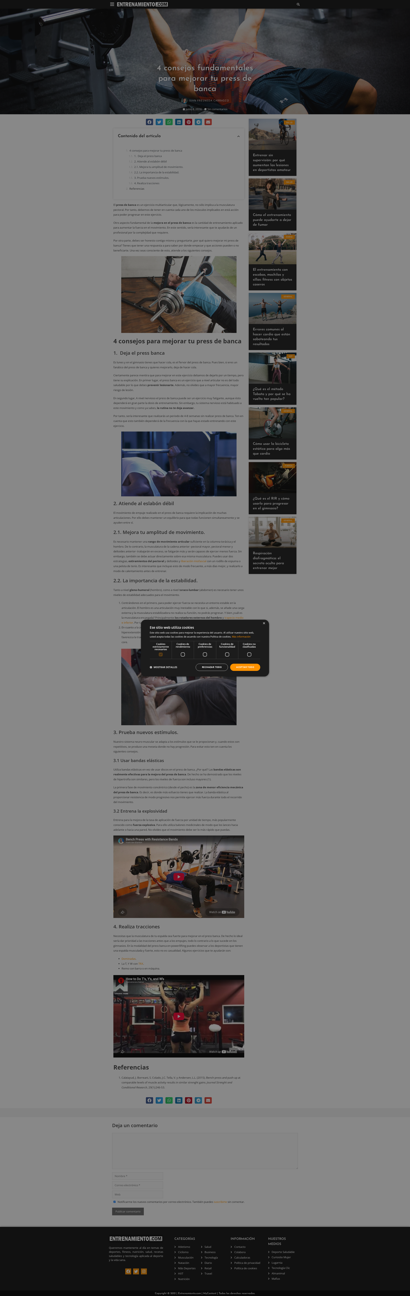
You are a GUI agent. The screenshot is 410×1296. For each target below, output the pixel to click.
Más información (241, 636)
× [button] (264, 623)
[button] (163, 667)
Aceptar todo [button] (245, 667)
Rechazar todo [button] (212, 667)
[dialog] (205, 648)
